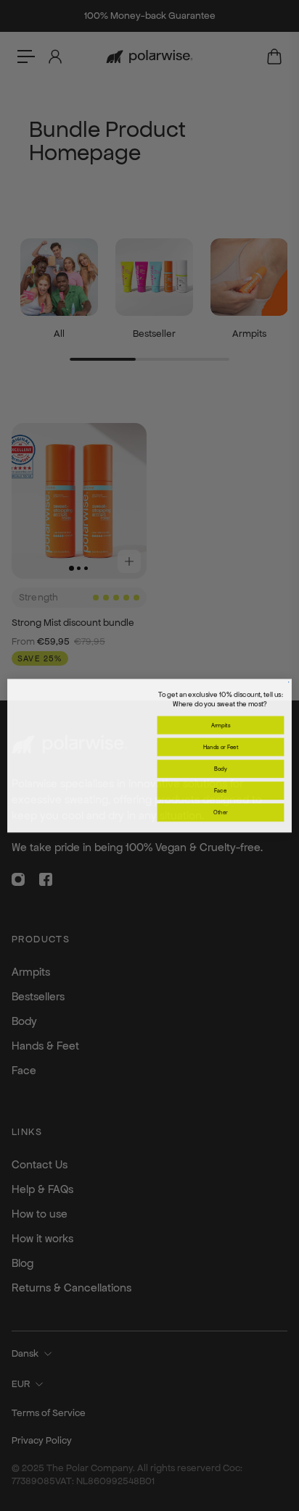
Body (220, 768)
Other (220, 812)
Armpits (221, 725)
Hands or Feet (221, 746)
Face (220, 790)
